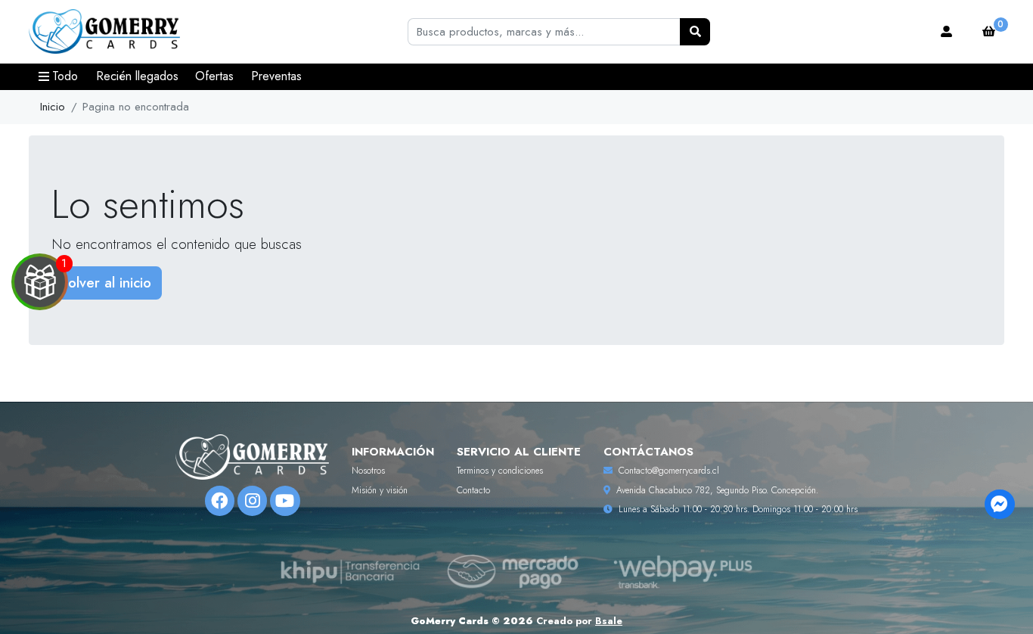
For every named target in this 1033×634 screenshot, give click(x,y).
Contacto (473, 490)
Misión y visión (380, 490)
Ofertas (214, 76)
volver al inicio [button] (106, 282)
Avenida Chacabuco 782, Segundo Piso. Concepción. (717, 490)
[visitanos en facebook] (219, 500)
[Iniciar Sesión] (947, 31)
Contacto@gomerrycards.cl (669, 470)
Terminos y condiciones (500, 470)
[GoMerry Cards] (104, 32)
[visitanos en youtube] (284, 500)
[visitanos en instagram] (252, 500)
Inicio (52, 106)
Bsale (608, 621)
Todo (65, 76)
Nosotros (368, 470)
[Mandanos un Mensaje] (999, 504)
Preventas (276, 76)
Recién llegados (137, 76)
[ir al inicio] (252, 457)
